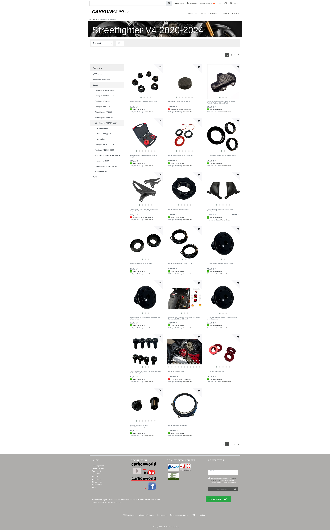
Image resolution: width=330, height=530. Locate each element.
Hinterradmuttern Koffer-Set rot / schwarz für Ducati (144, 156)
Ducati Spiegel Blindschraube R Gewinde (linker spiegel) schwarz (222, 318)
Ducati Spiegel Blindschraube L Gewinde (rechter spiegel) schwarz (145, 318)
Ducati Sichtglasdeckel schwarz (178, 425)
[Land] (214, 3)
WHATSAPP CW (217, 499)
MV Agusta (192, 14)
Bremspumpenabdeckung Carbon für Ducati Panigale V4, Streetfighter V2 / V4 (221, 102)
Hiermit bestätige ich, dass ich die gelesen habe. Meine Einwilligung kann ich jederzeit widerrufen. (223, 480)
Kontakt (95, 476)
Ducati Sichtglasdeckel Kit (176, 371)
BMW (234, 14)
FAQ (94, 487)
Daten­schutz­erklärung (179, 515)
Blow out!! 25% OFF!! (209, 14)
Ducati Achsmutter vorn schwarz (178, 209)
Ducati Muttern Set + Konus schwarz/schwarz (221, 155)
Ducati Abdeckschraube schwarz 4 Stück (220, 263)
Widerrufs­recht (129, 515)
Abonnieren (222, 489)
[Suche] (169, 3)
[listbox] (145, 81)
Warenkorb (96, 471)
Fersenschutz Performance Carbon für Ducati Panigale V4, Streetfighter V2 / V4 (144, 210)
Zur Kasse (96, 474)
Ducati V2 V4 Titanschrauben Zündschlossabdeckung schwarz (140, 426)
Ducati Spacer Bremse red (215, 371)
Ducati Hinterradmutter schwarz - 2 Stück (181, 263)
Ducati (224, 14)
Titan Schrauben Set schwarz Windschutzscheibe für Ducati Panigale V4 (145, 372)
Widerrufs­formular (146, 515)
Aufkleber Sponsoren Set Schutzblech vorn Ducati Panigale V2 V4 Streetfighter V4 (184, 318)
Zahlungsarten (98, 466)
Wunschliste (97, 485)
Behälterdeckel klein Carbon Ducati (179, 101)
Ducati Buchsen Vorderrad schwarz (141, 263)
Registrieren (97, 482)
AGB (193, 515)
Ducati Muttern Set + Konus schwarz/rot (180, 155)
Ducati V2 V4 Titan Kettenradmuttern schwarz (144, 101)
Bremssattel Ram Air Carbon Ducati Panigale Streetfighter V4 (221, 210)
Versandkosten (149, 112)
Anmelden (96, 479)
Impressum (162, 515)
